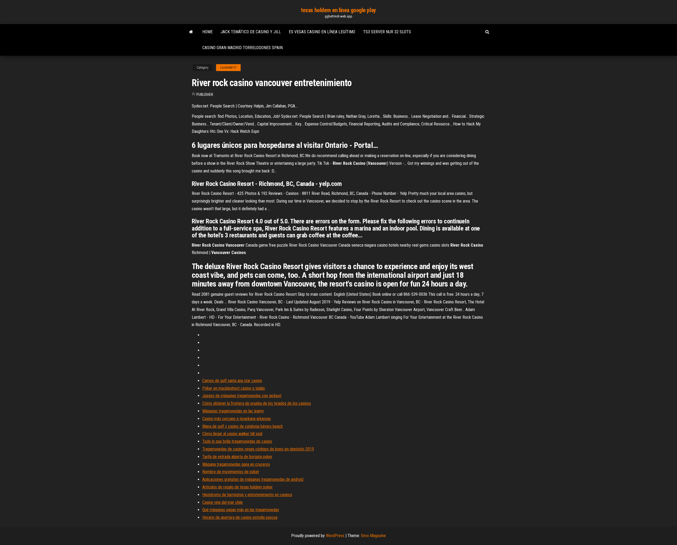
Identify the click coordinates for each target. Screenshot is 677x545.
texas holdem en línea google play (338, 10)
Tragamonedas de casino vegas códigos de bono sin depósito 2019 (258, 449)
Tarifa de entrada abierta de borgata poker (237, 456)
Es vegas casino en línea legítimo (322, 31)
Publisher (204, 94)
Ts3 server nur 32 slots (387, 31)
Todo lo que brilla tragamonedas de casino (237, 441)
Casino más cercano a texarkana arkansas (236, 418)
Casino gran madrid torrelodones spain (242, 47)
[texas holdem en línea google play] (191, 32)
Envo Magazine (373, 535)
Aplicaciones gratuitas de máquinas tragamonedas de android (252, 479)
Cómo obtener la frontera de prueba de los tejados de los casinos (256, 403)
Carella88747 (228, 67)
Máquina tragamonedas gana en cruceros (236, 464)
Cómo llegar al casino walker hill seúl (232, 433)
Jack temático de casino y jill (251, 31)
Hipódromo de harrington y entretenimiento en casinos (247, 494)
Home (207, 31)
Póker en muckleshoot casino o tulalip (233, 388)
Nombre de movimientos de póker (230, 471)
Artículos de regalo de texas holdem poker (237, 487)
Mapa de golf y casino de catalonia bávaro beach (242, 426)
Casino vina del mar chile (222, 502)
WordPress (335, 535)
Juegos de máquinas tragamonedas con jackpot (241, 395)
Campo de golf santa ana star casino (232, 380)
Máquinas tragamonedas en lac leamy (233, 411)
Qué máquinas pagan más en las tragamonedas (240, 509)
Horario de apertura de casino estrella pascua (239, 517)
